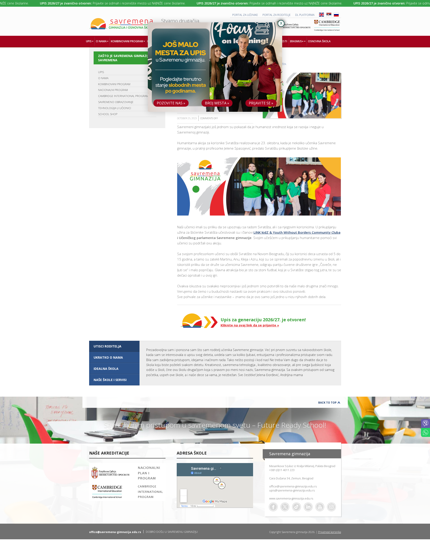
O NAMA (103, 78)
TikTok (296, 507)
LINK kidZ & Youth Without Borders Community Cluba (297, 232)
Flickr (331, 507)
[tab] (114, 346)
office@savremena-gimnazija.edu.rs (293, 486)
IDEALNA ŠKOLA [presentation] (106, 368)
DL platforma (304, 15)
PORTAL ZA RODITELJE (276, 15)
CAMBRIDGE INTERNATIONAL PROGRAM (123, 96)
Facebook (273, 507)
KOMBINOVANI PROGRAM (114, 84)
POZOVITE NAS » (171, 103)
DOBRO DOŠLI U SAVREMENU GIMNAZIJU (172, 532)
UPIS (101, 72)
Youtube (320, 507)
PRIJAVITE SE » (261, 103)
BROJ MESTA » (217, 103)
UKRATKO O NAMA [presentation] (108, 357)
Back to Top (327, 402)
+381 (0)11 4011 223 (282, 470)
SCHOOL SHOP (107, 114)
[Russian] (336, 16)
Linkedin (308, 507)
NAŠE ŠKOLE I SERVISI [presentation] (110, 380)
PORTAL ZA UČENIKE (245, 15)
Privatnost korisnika (329, 532)
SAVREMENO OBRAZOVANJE (115, 102)
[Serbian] (328, 16)
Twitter (285, 507)
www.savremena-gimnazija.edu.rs (291, 498)
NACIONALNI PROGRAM (113, 90)
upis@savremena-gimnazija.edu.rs (292, 490)
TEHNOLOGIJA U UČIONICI (114, 108)
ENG (321, 15)
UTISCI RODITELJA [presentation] (107, 346)
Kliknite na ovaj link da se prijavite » (250, 325)
